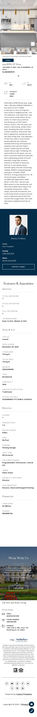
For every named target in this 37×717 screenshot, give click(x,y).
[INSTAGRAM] (7, 683)
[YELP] (12, 688)
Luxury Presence (24, 694)
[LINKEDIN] (28, 683)
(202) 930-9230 (11, 622)
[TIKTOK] (17, 683)
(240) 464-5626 (8, 253)
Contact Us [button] (18, 588)
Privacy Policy (27, 704)
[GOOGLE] (17, 688)
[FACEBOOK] (23, 683)
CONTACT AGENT (18, 267)
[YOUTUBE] (12, 683)
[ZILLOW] (23, 688)
